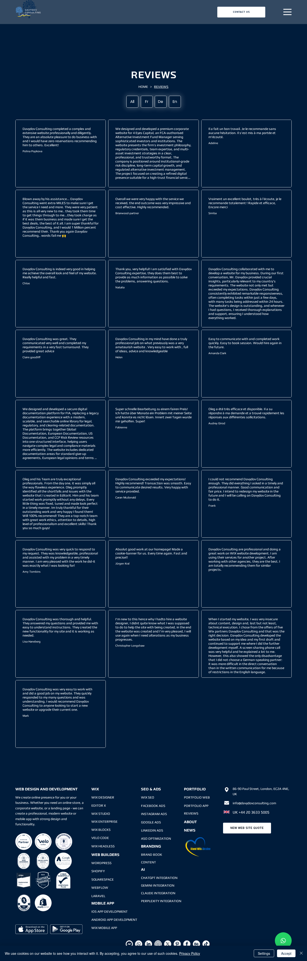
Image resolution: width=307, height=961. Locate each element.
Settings (264, 953)
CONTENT (148, 862)
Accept (286, 953)
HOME (143, 87)
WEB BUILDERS (105, 854)
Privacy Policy (189, 953)
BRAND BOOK (151, 854)
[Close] (301, 953)
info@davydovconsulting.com (254, 803)
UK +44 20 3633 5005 (251, 812)
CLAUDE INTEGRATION (158, 893)
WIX (95, 789)
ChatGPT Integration (159, 878)
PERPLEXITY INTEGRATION (161, 901)
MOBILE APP (102, 903)
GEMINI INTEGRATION (157, 885)
